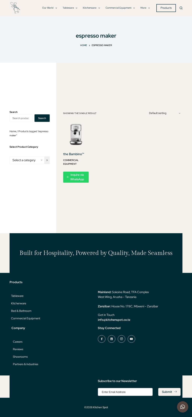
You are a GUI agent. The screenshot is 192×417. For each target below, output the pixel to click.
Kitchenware (89, 7)
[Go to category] (47, 160)
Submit (167, 392)
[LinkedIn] (111, 339)
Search (42, 118)
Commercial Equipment (118, 7)
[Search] (181, 8)
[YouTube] (131, 339)
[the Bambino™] (76, 134)
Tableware (68, 7)
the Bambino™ (73, 154)
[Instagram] (121, 339)
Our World (47, 7)
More (143, 7)
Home (13, 131)
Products (166, 8)
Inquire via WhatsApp (77, 177)
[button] (182, 407)
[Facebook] (101, 339)
